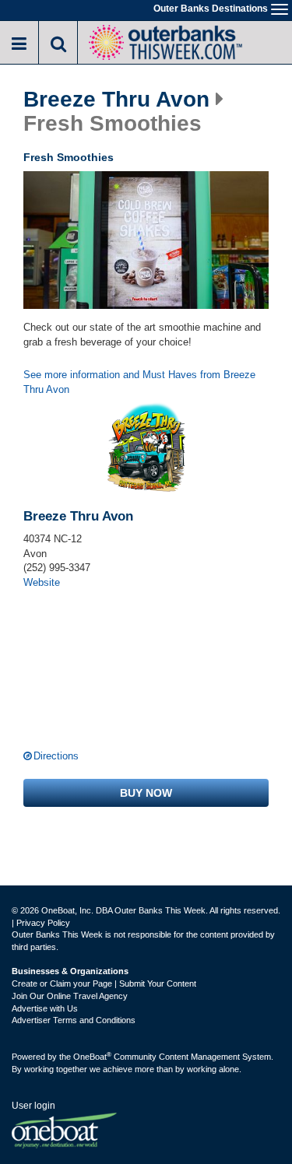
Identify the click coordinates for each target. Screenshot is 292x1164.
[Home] (165, 40)
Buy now (146, 793)
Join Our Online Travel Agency (70, 996)
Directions (56, 756)
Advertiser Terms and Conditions (73, 1020)
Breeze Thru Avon (116, 99)
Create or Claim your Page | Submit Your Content (104, 983)
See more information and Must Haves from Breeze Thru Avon (139, 382)
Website (41, 582)
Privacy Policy (43, 922)
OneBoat (92, 1056)
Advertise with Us (45, 1008)
